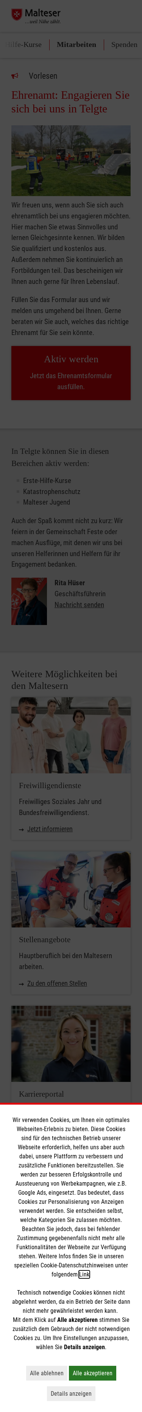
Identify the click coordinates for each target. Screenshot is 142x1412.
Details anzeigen (73, 1393)
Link (84, 1274)
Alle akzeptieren (94, 1373)
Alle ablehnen (48, 1373)
